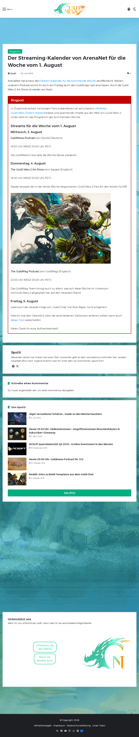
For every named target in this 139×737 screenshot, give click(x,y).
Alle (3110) (69, 493)
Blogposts (15, 51)
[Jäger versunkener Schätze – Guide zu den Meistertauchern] (17, 418)
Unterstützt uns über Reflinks (44, 647)
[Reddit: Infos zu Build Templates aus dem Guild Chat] (17, 479)
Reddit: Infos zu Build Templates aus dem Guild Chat (61, 474)
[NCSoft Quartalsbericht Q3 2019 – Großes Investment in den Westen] (17, 449)
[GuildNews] (69, 8)
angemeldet (25, 390)
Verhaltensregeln (43, 725)
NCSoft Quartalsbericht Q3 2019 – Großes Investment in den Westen (71, 444)
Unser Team (98, 725)
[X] (17, 366)
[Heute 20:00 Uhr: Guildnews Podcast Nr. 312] (17, 464)
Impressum (59, 725)
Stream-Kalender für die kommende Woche (68, 80)
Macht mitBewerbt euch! (45, 659)
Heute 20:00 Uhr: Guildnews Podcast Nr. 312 (56, 459)
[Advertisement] (69, 33)
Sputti (13, 73)
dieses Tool (17, 319)
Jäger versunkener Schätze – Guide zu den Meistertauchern (65, 414)
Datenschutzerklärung (79, 725)
